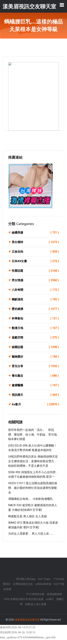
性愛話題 (35, 270)
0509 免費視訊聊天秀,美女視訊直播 (23, 599)
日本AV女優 (35, 261)
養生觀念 (35, 375)
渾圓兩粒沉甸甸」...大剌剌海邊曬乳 (30, 499)
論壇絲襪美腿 (54, 594)
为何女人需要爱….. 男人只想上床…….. (31, 533)
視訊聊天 (35, 394)
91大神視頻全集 (35, 594)
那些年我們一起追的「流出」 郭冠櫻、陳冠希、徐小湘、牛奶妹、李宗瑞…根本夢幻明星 (33, 434)
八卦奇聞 (35, 289)
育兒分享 (35, 366)
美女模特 (35, 242)
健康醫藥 (35, 385)
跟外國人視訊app (26, 578)
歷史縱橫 (35, 309)
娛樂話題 (35, 347)
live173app (44, 578)
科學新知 (35, 318)
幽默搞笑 (35, 299)
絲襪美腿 (35, 232)
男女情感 (35, 280)
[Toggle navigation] (61, 4)
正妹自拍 (35, 251)
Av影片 (35, 404)
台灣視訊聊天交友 (23, 584)
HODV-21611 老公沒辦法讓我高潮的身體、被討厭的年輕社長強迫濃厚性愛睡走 (32, 487)
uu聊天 (50, 599)
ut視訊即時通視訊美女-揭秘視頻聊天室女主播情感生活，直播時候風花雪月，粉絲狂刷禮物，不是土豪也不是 (33, 461)
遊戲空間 (35, 337)
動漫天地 (35, 328)
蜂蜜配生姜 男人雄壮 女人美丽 (27, 516)
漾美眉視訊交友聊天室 (27, 619)
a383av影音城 (43, 584)
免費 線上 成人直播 (35, 604)
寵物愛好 (35, 356)
